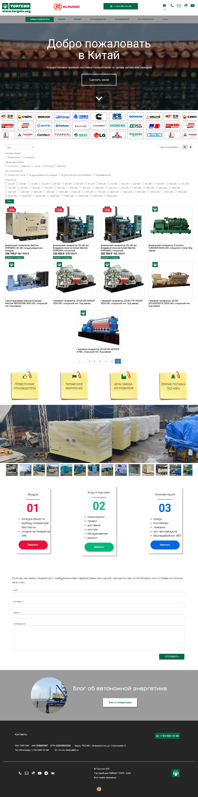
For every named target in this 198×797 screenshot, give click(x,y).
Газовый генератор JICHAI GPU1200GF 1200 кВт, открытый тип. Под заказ (74, 302)
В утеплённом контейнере (76, 175)
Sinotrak (48, 166)
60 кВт (102, 183)
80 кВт (125, 183)
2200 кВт (55, 196)
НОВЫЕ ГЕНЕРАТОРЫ (39, 19)
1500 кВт (182, 192)
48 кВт (68, 183)
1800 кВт (26, 196)
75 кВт (114, 183)
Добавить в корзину (14, 257)
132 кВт (12, 187)
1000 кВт (141, 192)
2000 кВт (41, 196)
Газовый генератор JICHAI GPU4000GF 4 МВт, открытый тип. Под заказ (98, 350)
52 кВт (91, 183)
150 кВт (36, 187)
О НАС (165, 19)
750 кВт (102, 192)
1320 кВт (168, 192)
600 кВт (63, 192)
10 (100, 361)
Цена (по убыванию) (169, 147)
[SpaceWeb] (176, 773)
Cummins (13, 166)
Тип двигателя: (13, 153)
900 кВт (127, 192)
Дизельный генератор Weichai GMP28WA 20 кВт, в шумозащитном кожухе (24, 248)
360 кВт (163, 187)
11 (106, 361)
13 (118, 361)
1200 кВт (155, 192)
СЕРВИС (77, 19)
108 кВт (173, 183)
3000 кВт (83, 196)
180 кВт (61, 187)
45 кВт (57, 183)
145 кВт (24, 187)
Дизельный (14, 157)
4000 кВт (98, 196)
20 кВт (11, 183)
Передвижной (103, 175)
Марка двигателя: (14, 162)
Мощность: (10, 179)
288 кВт (99, 187)
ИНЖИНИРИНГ (122, 19)
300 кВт (112, 187)
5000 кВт (112, 196)
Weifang (61, 166)
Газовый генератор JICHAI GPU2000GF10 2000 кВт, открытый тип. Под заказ (169, 303)
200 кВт (74, 187)
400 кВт (25, 192)
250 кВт (86, 187)
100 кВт (160, 183)
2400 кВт (69, 196)
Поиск (9, 201)
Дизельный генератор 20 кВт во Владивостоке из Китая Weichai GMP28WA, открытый (119, 248)
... (85, 361)
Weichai (26, 166)
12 (112, 361)
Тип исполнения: (14, 171)
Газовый (29, 157)
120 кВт (185, 183)
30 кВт (23, 183)
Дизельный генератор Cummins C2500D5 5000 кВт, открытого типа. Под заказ (170, 248)
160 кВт (49, 187)
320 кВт (137, 187)
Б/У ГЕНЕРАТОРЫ (146, 19)
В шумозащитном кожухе (43, 175)
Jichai (37, 166)
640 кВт (76, 192)
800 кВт (114, 192)
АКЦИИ (61, 19)
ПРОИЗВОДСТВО (98, 19)
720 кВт (89, 192)
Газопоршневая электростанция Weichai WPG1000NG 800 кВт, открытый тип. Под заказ (26, 303)
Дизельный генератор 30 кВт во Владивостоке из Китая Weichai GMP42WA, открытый (71, 248)
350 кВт (150, 187)
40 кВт (45, 183)
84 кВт (136, 183)
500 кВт (51, 192)
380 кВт (12, 192)
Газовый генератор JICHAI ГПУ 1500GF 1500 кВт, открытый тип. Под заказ (122, 302)
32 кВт (34, 183)
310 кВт (125, 187)
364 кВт (176, 187)
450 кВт (38, 192)
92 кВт (148, 183)
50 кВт (79, 183)
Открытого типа (16, 175)
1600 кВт (13, 196)
